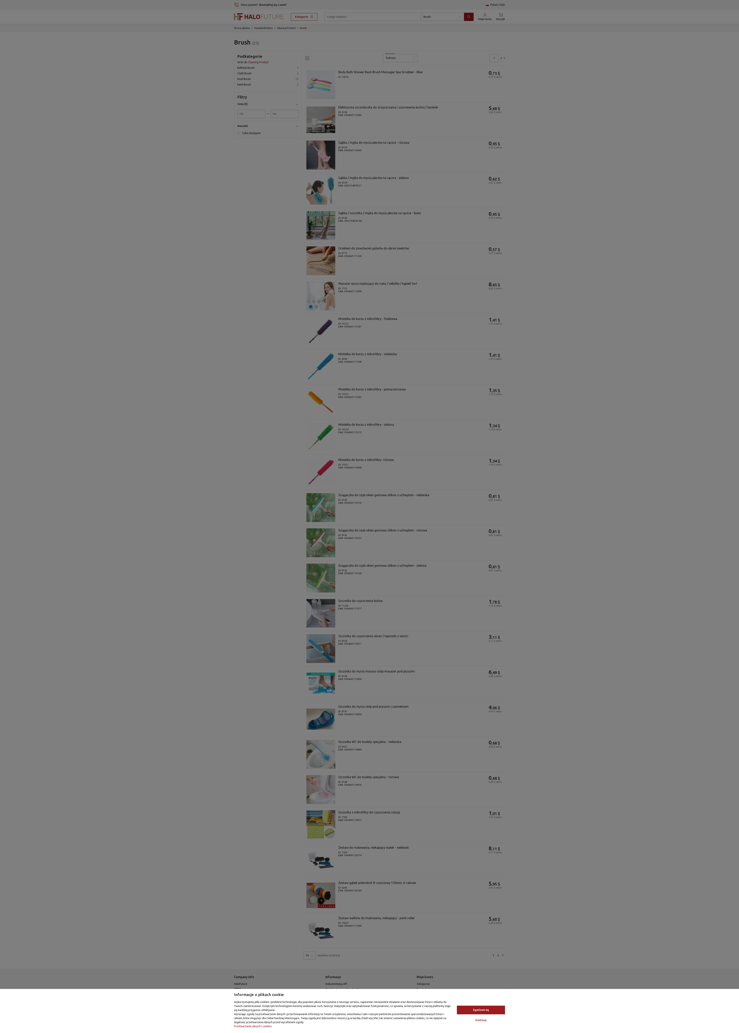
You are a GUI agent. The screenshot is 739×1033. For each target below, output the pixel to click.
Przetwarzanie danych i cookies (253, 1026)
